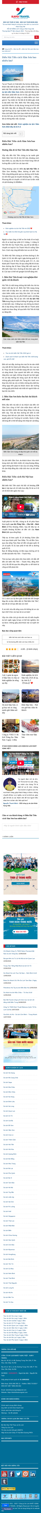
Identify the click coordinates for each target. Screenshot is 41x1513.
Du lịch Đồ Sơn (8, 1125)
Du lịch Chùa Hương (10, 1235)
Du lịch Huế (7, 1211)
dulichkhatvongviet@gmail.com (16, 1390)
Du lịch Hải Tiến (8, 1144)
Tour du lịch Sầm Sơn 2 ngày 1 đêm (15, 1328)
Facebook (7, 1509)
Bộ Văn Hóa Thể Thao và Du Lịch (12, 1425)
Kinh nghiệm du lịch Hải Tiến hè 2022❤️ (19, 228)
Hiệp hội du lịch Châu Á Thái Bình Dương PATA (17, 1432)
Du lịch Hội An (8, 1292)
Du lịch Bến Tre (8, 1297)
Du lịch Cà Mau (8, 1268)
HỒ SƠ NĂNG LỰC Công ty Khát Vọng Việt (20, 29)
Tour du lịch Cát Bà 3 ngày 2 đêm (14, 1321)
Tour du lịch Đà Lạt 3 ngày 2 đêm (14, 1337)
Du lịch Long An (8, 1288)
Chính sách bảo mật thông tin (11, 1410)
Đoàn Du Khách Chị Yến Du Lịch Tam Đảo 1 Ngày (20, 980)
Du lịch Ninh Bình (9, 1273)
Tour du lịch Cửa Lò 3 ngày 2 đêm (14, 1330)
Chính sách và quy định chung (11, 1405)
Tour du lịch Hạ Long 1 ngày (12, 1316)
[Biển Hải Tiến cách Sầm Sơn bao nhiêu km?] (12, 73)
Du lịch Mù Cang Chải (10, 1078)
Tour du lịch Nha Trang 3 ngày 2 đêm (15, 1335)
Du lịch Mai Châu (9, 1087)
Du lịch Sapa (7, 1082)
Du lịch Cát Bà (8, 1120)
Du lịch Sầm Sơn (9, 1130)
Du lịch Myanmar (9, 1249)
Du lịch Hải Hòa (8, 1149)
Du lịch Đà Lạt (8, 1168)
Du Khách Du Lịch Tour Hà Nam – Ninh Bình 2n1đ (20, 973)
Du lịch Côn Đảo (8, 1245)
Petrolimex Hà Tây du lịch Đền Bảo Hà (16, 988)
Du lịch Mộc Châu (9, 1092)
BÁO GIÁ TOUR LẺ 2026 (11, 22)
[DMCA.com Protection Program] (8, 1488)
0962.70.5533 (32, 1383)
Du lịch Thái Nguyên (10, 1283)
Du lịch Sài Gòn (8, 1202)
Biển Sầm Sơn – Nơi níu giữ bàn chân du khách (30, 707)
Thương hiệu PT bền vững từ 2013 (13, 31)
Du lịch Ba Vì (7, 1178)
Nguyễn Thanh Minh (10, 803)
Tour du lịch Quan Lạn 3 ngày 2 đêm (15, 1325)
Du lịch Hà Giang (9, 1073)
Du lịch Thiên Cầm (9, 1140)
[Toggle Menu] (36, 43)
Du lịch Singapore (9, 1216)
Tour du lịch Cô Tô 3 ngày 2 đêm (14, 1323)
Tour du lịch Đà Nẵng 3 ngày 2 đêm (15, 1332)
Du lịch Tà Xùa (8, 1302)
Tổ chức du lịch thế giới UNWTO (12, 1430)
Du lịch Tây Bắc (8, 1192)
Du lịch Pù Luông (9, 1206)
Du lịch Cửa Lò (8, 1135)
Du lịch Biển (7, 1230)
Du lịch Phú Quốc (9, 1173)
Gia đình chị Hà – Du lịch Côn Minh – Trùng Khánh (20, 1014)
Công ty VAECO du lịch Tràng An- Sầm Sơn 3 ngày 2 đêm (10, 737)
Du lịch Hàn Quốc (9, 1240)
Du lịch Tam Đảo (8, 1183)
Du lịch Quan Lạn (9, 1111)
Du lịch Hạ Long (8, 1106)
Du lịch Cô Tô (8, 1116)
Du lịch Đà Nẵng (8, 1159)
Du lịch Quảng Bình (9, 1154)
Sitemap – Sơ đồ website (9, 1413)
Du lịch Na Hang (8, 1097)
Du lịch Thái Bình (9, 1278)
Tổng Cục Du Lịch (7, 1427)
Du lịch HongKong (9, 1254)
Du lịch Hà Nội (8, 1187)
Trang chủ (7, 49)
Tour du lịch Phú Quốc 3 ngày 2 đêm (15, 1340)
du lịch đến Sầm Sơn (10, 92)
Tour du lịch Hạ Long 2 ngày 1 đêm (15, 1318)
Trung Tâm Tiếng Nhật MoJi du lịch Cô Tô (17, 966)
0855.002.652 (16, 1386)
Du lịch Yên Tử (8, 1264)
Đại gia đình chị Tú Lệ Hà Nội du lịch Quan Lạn (19, 958)
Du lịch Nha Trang (9, 1163)
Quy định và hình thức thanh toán (12, 1408)
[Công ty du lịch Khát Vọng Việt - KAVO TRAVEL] (20, 13)
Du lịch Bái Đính (8, 1259)
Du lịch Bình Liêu (9, 1101)
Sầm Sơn (16, 49)
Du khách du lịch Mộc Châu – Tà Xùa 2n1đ (17, 992)
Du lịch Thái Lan (8, 1221)
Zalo (5, 1505)
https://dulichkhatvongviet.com (17, 1392)
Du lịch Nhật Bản (9, 1226)
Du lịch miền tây (8, 1197)
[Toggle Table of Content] (19, 134)
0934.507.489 (6, 1386)
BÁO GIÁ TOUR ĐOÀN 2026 (29, 22)
